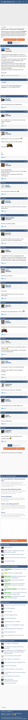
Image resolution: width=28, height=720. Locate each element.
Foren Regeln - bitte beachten (11, 643)
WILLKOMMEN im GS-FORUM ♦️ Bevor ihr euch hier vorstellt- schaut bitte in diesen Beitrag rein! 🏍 (14, 652)
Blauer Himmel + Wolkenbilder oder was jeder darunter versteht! (14, 551)
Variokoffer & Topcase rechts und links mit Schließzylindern (15, 577)
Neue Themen (5, 602)
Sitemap (8, 713)
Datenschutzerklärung (6, 714)
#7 (26, 198)
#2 (26, 96)
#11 (26, 267)
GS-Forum (4, 711)
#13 (26, 302)
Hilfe (13, 714)
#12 (26, 282)
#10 (26, 247)
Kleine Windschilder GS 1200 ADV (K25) (14, 635)
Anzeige (4, 82)
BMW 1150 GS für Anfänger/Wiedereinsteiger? (11, 680)
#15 (26, 338)
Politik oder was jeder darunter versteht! (14, 554)
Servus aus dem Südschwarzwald (11, 489)
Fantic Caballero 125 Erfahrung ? (12, 659)
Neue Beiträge (5, 544)
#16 (26, 358)
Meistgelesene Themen (8, 641)
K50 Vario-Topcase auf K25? (11, 615)
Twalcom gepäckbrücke (10, 632)
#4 (26, 130)
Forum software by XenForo (11, 717)
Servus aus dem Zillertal (10, 683)
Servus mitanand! (6, 496)
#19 (26, 412)
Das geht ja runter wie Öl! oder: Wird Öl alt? (15, 557)
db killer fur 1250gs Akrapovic (13, 573)
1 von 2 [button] (9, 42)
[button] (1, 2)
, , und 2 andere (11, 75)
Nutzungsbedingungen (16, 713)
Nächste (15, 42)
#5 (26, 161)
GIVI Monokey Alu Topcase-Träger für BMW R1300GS (14, 597)
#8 (26, 215)
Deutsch (10, 711)
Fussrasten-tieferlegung (10, 618)
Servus (3, 512)
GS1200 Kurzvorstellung (10, 665)
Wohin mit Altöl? (8, 547)
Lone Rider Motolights (9, 561)
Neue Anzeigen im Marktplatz (9, 566)
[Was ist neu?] (23, 1)
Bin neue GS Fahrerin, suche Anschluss (13, 669)
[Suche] (26, 1)
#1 (26, 45)
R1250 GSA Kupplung (9, 608)
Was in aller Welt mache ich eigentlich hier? (14, 662)
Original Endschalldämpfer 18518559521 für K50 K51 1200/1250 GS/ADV (14, 585)
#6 (26, 182)
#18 (26, 397)
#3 (26, 111)
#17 (26, 381)
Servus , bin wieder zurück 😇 (10, 504)
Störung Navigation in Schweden (12, 621)
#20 (26, 427)
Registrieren (14, 540)
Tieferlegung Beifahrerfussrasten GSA (13, 628)
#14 (26, 318)
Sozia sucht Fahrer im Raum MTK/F (12, 655)
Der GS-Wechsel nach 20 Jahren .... (12, 676)
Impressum (3, 713)
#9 (26, 230)
